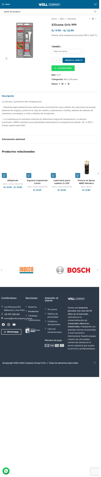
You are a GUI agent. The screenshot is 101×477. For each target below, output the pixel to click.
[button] (63, 68)
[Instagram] (9, 428)
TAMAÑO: (56, 46)
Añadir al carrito (74, 60)
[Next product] (95, 18)
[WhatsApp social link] (65, 84)
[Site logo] (50, 4)
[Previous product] (89, 18)
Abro (62, 19)
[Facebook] (3, 428)
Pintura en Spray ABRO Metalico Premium (86, 183)
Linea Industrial (15, 347)
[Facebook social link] (59, 84)
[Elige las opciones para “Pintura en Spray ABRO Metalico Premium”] (77, 175)
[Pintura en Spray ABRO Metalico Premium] (86, 167)
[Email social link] (62, 84)
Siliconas (71, 19)
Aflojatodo (12, 343)
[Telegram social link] (68, 84)
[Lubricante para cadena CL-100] (62, 248)
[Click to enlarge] (6, 58)
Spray (89, 186)
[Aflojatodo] (13, 248)
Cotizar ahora (64, 68)
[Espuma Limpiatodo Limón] (37, 248)
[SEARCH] (95, 11)
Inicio (54, 19)
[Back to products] (92, 18)
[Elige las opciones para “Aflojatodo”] (4, 338)
